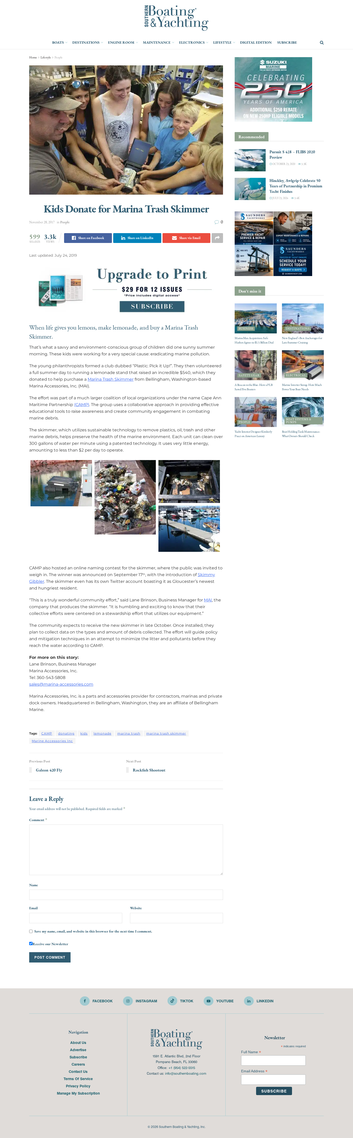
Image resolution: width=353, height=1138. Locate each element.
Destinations (85, 42)
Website (136, 908)
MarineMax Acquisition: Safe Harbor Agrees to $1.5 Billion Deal (254, 340)
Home (33, 57)
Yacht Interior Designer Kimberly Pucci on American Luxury (253, 434)
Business (246, 329)
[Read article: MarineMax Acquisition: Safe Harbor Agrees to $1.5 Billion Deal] (256, 318)
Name (33, 885)
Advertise (78, 1049)
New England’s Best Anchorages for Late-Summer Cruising (302, 340)
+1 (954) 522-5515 (181, 1067)
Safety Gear (249, 375)
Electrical (296, 375)
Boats (58, 42)
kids (84, 733)
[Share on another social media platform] (217, 238)
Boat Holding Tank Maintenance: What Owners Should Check (301, 434)
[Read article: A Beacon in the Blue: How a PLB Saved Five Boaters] (256, 365)
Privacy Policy (78, 1085)
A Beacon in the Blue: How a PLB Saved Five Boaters (254, 387)
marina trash (128, 733)
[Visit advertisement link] (126, 289)
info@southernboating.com (185, 1073)
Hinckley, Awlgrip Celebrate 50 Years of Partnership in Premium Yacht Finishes (296, 186)
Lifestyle (222, 42)
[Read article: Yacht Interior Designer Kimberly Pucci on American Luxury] (256, 412)
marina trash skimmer (166, 733)
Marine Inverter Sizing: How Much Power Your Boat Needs (302, 387)
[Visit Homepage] (176, 18)
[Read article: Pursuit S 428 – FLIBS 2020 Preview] (250, 160)
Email (33, 908)
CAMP (46, 733)
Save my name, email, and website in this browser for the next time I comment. (93, 931)
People (59, 57)
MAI (208, 600)
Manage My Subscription (78, 1093)
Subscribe (287, 42)
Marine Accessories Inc (52, 741)
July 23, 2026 (280, 198)
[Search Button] (322, 42)
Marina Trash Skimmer (111, 379)
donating (66, 733)
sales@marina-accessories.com (61, 684)
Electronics (192, 42)
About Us (78, 1042)
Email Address (254, 1071)
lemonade (102, 733)
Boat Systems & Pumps (298, 420)
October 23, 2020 (283, 164)
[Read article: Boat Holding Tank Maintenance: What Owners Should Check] (303, 412)
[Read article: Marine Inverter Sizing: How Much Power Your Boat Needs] (303, 365)
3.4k (297, 198)
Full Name (251, 1052)
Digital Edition (256, 42)
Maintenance (157, 42)
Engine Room (121, 42)
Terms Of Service (78, 1078)
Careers (78, 1064)
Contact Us (78, 1071)
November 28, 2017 (42, 222)
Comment (38, 819)
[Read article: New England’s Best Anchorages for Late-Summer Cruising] (303, 318)
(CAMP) (81, 404)
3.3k (303, 164)
